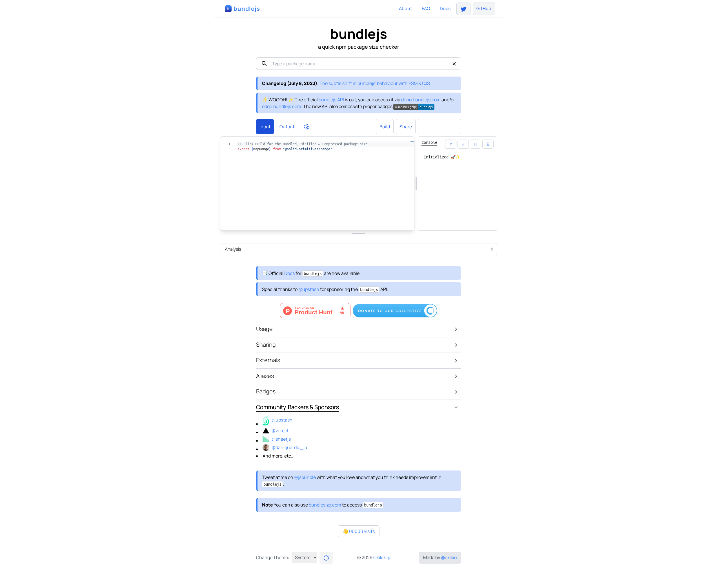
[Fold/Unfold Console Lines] (475, 144)
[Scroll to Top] (450, 144)
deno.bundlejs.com (421, 100)
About (405, 8)
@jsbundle (305, 477)
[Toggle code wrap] (402, 223)
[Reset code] (362, 223)
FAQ (426, 8)
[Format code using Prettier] (348, 223)
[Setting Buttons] (307, 126)
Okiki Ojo (382, 557)
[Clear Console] (488, 144)
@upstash (308, 289)
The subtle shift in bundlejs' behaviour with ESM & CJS (374, 83)
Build (384, 127)
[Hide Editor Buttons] (321, 223)
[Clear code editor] (334, 223)
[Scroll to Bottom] (463, 144)
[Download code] (375, 223)
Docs (445, 8)
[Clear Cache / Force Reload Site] (326, 558)
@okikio (449, 557)
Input (264, 127)
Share (405, 127)
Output (286, 127)
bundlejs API (331, 100)
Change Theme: (272, 557)
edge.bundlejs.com (281, 106)
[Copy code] (389, 223)
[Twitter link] (463, 9)
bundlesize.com (325, 505)
